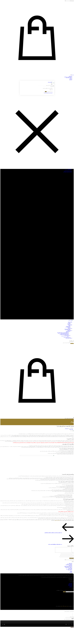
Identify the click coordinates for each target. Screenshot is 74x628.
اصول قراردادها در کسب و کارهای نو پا (64, 334)
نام (73, 553)
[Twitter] (71, 609)
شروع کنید (71, 343)
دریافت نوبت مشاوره (57, 520)
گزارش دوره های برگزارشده (67, 337)
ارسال (72, 618)
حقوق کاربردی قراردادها (69, 564)
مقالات (69, 325)
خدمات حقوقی (70, 328)
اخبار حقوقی (68, 327)
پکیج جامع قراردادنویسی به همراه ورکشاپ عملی (63, 332)
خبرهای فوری (70, 565)
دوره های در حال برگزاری (69, 567)
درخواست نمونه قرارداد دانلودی (68, 171)
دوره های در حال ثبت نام (67, 335)
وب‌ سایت (72, 556)
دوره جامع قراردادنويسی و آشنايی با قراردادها (63, 333)
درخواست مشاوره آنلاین (69, 77)
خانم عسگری (66, 428)
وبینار (68, 336)
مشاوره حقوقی (70, 585)
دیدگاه (73, 552)
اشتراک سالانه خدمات (67, 329)
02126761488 (69, 169)
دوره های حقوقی (69, 330)
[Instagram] (71, 608)
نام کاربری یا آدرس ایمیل (49, 85)
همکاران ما (69, 323)
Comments (70, 572)
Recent (71, 571)
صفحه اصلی (70, 583)
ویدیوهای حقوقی (68, 326)
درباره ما (71, 78)
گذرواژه (51, 86)
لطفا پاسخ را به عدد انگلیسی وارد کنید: (47, 88)
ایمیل (73, 555)
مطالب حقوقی (70, 324)
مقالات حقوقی (71, 429)
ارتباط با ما (70, 79)
